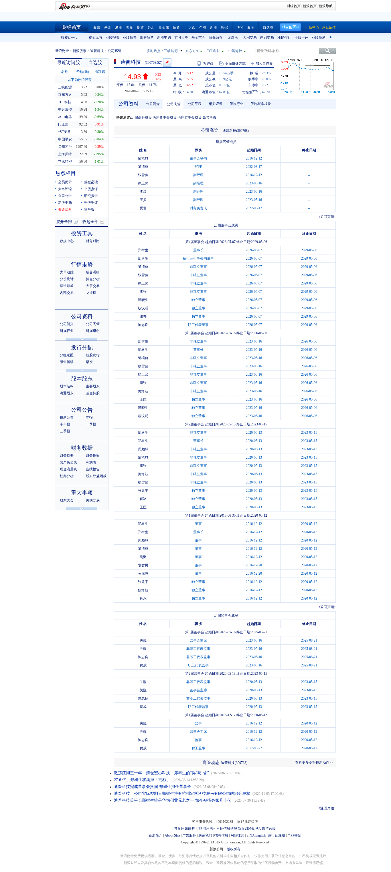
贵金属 (164, 27)
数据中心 (67, 241)
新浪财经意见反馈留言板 (257, 829)
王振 (143, 200)
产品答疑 (294, 835)
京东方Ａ (65, 95)
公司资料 (82, 316)
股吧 (250, 27)
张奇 (143, 316)
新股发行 (93, 355)
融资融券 (215, 37)
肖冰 (143, 499)
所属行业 (67, 331)
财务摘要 (67, 455)
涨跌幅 (100, 72)
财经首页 (294, 6)
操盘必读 (91, 182)
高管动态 (209, 118)
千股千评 (301, 37)
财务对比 (93, 241)
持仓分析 (93, 279)
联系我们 (205, 835)
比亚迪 (63, 124)
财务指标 (93, 455)
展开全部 (64, 222)
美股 (129, 27)
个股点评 (91, 189)
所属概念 (93, 331)
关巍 (143, 640)
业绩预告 (130, 37)
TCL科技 (213, 51)
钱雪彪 (143, 175)
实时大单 (181, 37)
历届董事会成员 (165, 118)
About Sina (172, 835)
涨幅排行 (284, 37)
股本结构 (67, 386)
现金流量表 (68, 469)
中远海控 (235, 51)
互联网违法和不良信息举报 (216, 829)
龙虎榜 (233, 37)
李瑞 (143, 192)
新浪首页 (310, 6)
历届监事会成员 (189, 118)
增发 (89, 362)
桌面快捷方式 (235, 63)
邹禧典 (143, 158)
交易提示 (65, 182)
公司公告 (65, 196)
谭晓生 (143, 300)
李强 (143, 292)
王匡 (143, 399)
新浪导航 (326, 6)
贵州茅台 (65, 147)
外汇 (151, 27)
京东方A (191, 51)
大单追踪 (67, 272)
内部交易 (267, 37)
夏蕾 (143, 208)
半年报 (65, 424)
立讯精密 (65, 162)
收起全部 (90, 222)
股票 (96, 27)
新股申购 (164, 37)
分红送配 (67, 355)
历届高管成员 (141, 118)
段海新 (143, 590)
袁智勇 (143, 565)
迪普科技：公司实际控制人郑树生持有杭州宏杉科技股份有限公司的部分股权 (182, 793)
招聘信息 (221, 835)
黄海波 (143, 391)
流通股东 (67, 393)
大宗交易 (250, 37)
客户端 (208, 63)
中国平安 (65, 139)
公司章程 (195, 104)
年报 (89, 417)
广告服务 (189, 835)
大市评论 (65, 189)
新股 (213, 27)
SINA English (256, 835)
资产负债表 (68, 462)
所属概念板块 (260, 104)
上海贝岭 (65, 154)
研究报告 (91, 196)
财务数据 (82, 448)
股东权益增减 (96, 476)
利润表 (91, 462)
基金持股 (93, 393)
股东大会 (67, 500)
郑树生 (143, 250)
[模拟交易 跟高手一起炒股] (167, 62)
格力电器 (65, 117)
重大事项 (82, 493)
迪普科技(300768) (235, 131)
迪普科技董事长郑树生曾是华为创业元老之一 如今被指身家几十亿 (172, 800)
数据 (224, 27)
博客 (239, 27)
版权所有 (233, 849)
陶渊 (143, 557)
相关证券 (215, 104)
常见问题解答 (184, 829)
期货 (140, 27)
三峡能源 (171, 51)
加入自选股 (264, 63)
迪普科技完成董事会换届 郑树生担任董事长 (152, 787)
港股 (118, 27)
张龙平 (143, 491)
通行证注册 (276, 835)
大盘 (191, 27)
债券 (176, 27)
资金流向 (95, 37)
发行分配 (82, 348)
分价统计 (67, 279)
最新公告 (67, 417)
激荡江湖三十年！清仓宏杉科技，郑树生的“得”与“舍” (161, 773)
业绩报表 (112, 37)
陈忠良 (143, 325)
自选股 (268, 27)
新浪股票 (79, 51)
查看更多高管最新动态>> (314, 762)
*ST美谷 (64, 132)
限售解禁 (147, 37)
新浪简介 (155, 835)
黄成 (143, 665)
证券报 (89, 210)
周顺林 (143, 449)
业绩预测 (318, 37)
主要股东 (93, 386)
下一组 (331, 37)
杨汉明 (143, 308)
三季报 (65, 431)
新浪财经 (62, 51)
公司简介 (67, 324)
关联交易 (93, 500)
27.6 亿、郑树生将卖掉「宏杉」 (142, 780)
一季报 (91, 424)
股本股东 (82, 379)
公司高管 (93, 324)
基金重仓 (198, 37)
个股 (202, 27)
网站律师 (237, 835)
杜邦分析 (67, 476)
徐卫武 (143, 183)
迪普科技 (97, 51)
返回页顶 (327, 217)
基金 (107, 27)
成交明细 (93, 272)
